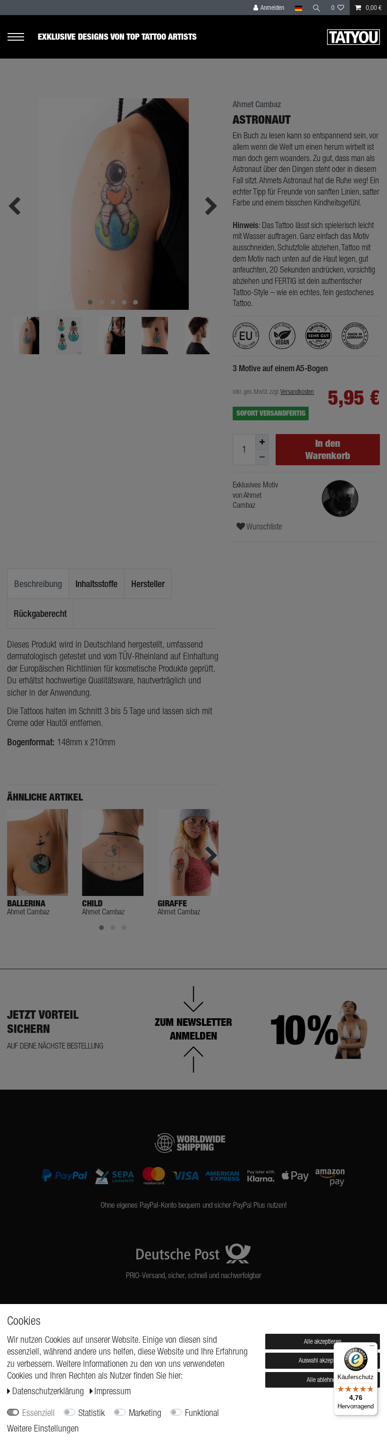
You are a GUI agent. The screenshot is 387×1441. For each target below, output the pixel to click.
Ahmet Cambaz (257, 104)
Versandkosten (297, 391)
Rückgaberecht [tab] (40, 613)
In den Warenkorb (327, 449)
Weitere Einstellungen (43, 1428)
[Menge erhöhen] (262, 442)
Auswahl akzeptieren (322, 1360)
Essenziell (38, 1412)
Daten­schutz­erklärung (49, 1391)
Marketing (145, 1412)
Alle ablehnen (322, 1379)
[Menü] (372, 1348)
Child (92, 903)
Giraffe (172, 903)
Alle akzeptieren (322, 1341)
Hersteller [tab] (148, 583)
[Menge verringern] (262, 457)
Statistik (91, 1412)
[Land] (298, 7)
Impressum (112, 1391)
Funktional (202, 1412)
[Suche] (316, 7)
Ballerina (26, 903)
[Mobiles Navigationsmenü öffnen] (22, 37)
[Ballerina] (37, 852)
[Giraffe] (188, 852)
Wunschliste (263, 526)
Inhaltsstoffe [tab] (97, 583)
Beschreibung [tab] (38, 583)
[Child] (112, 852)
